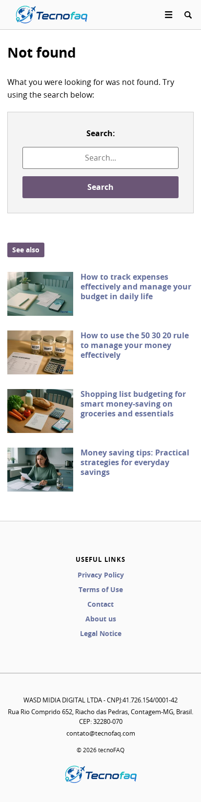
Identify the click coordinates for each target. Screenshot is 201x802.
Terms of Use (101, 589)
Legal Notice (100, 633)
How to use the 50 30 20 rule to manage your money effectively (134, 345)
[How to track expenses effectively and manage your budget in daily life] (40, 294)
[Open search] (188, 15)
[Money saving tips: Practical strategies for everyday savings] (40, 470)
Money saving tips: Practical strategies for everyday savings (134, 462)
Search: (100, 133)
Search (100, 187)
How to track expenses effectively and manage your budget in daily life (135, 286)
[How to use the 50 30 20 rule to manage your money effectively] (40, 352)
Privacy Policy (101, 574)
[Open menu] (169, 15)
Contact (100, 604)
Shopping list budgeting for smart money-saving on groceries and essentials (133, 404)
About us (100, 618)
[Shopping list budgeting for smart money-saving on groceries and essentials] (40, 411)
